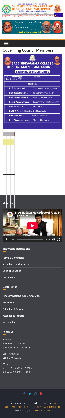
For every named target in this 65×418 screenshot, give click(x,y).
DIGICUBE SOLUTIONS (39, 410)
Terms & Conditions (13, 257)
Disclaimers (9, 277)
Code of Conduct (12, 270)
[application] (32, 225)
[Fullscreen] (58, 239)
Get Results (9, 322)
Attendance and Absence (16, 264)
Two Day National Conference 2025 (21, 295)
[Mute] (53, 239)
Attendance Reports (13, 315)
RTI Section (9, 302)
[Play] (6, 239)
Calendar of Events (13, 308)
